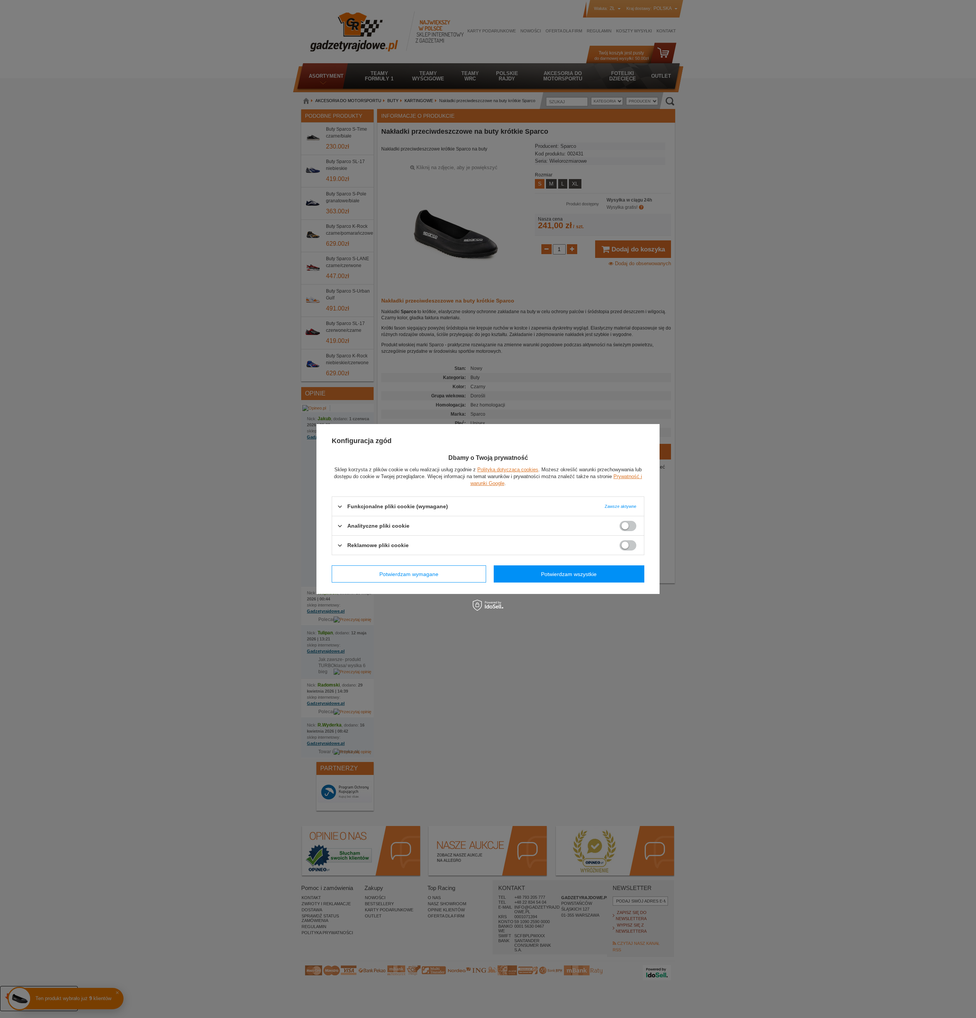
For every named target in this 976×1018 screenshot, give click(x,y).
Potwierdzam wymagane (408, 574)
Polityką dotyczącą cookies (507, 469)
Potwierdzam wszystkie (569, 574)
